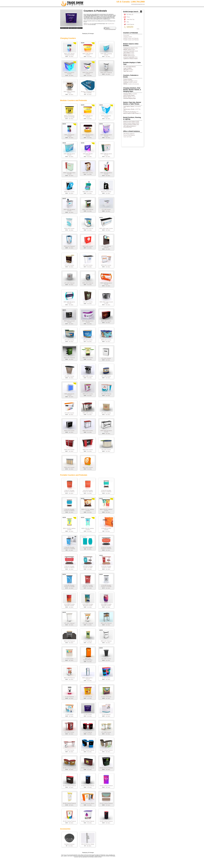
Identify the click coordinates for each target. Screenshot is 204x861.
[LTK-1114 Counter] (88, 333)
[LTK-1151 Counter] (106, 443)
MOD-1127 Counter (88, 467)
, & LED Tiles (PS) (131, 110)
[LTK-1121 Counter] (106, 351)
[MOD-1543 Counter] (106, 185)
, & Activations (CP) (132, 107)
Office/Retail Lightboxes (129, 133)
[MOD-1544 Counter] (106, 259)
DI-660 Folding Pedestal (87, 750)
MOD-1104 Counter (106, 339)
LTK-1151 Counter (106, 449)
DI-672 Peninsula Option (87, 803)
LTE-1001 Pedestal (69, 623)
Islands (130, 51)
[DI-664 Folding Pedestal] (106, 744)
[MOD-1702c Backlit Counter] (88, 66)
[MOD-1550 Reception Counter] (69, 295)
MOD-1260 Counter (88, 412)
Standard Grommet (69, 844)
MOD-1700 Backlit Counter (88, 116)
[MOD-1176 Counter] (88, 351)
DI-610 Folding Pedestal (106, 803)
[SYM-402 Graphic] (88, 541)
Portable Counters (72, 27)
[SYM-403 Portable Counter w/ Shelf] (88, 560)
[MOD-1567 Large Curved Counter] (106, 295)
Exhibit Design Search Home (141, 11)
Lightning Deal (130, 26)
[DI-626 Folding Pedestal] (88, 761)
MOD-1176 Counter (88, 357)
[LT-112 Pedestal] (88, 635)
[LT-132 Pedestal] (69, 690)
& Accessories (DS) (129, 127)
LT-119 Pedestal (106, 714)
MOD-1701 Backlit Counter (69, 135)
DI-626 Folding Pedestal (87, 767)
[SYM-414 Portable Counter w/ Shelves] (106, 484)
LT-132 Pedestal (69, 696)
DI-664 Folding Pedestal (106, 750)
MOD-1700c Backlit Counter (88, 54)
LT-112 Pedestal (88, 641)
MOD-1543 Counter (106, 191)
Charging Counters (127, 36)
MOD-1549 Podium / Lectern (87, 678)
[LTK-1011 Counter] (106, 406)
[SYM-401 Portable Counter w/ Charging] (69, 541)
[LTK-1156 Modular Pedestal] (106, 240)
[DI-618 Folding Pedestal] (69, 779)
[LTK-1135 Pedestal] (106, 387)
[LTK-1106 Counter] (69, 333)
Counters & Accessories (131, 84)
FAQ (128, 22)
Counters (130, 81)
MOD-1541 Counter (69, 191)
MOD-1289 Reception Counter (106, 154)
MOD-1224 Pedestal (106, 623)
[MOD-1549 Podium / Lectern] (88, 671)
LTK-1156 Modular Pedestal (106, 247)
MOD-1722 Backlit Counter (106, 116)
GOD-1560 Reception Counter (87, 135)
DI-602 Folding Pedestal (106, 785)
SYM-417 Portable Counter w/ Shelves (69, 491)
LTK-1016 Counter (69, 732)
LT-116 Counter (88, 714)
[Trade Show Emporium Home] (72, 6)
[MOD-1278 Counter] (69, 424)
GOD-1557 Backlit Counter (88, 154)
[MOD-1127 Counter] (88, 461)
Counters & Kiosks (130, 82)
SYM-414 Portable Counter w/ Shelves (106, 491)
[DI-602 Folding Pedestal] (106, 779)
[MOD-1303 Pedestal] (88, 276)
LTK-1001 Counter (106, 658)
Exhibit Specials (130, 24)
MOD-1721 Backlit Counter (69, 73)
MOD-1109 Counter (69, 228)
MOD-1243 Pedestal (69, 641)
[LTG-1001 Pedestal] (88, 617)
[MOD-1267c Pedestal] (106, 66)
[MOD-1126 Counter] (88, 240)
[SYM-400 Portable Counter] (106, 522)
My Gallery (130, 14)
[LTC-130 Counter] (106, 203)
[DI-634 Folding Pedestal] (69, 815)
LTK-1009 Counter (106, 732)
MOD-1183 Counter (69, 449)
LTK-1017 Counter (88, 302)
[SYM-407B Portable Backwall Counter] (88, 598)
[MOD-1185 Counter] (106, 314)
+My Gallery (71, 56)
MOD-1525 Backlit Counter (69, 394)
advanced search (108, 29)
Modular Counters (64, 27)
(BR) (131, 124)
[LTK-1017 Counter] (88, 295)
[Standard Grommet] (69, 838)
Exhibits (130, 48)
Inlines (130, 57)
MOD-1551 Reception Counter (106, 173)
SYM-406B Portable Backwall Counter (69, 605)
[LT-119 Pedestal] (106, 708)
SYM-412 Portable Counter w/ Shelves (69, 567)
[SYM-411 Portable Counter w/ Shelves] (106, 541)
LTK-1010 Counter (69, 750)
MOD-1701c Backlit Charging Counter (69, 54)
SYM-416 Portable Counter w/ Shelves (88, 491)
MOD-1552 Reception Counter (69, 210)
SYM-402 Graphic (88, 547)
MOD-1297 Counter (88, 172)
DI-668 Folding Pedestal (69, 767)
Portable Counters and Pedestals (131, 39)
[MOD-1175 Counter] (88, 387)
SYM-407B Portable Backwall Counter (88, 605)
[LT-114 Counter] (69, 652)
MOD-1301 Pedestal (69, 357)
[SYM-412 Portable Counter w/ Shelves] (69, 560)
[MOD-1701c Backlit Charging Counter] (69, 47)
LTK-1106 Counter (69, 339)
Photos (128, 17)
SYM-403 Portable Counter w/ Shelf (88, 567)
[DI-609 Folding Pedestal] (88, 815)
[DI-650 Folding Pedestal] (88, 779)
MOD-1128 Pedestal (69, 677)
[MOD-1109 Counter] (69, 222)
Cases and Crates (127, 136)
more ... (138, 28)
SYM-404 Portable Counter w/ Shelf (106, 567)
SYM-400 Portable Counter (106, 529)
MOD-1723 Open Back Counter (69, 173)
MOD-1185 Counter (106, 321)
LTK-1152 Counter (69, 412)
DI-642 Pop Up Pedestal (106, 767)
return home (113, 29)
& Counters (130, 93)
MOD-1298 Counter (88, 376)
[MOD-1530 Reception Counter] (106, 424)
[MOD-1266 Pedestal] (88, 203)
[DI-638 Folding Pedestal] (69, 797)
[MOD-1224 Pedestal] (106, 617)
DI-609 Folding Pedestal (87, 821)
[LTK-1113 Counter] (69, 259)
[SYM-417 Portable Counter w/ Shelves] (69, 484)
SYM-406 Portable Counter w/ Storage (69, 586)
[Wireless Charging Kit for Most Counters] (88, 85)
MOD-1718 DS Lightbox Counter (106, 510)
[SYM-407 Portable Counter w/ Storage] (88, 579)
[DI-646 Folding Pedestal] (106, 815)
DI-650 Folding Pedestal (87, 785)
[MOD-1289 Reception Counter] (106, 147)
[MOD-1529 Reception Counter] (106, 276)
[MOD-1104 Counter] (106, 333)
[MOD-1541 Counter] (69, 185)
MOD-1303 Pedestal (87, 283)
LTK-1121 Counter (106, 358)
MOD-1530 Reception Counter (106, 431)
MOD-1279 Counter (88, 430)
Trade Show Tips (130, 19)
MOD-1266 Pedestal (87, 209)
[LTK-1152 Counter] (69, 406)
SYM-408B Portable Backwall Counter (106, 605)
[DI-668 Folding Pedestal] (69, 761)
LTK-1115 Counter (88, 265)
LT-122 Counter (106, 677)
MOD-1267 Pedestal (106, 641)
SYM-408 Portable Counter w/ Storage (106, 586)
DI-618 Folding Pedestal (69, 785)
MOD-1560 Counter (88, 191)
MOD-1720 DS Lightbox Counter (88, 529)
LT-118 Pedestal (88, 696)
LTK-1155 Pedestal (69, 283)
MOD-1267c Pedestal (106, 72)
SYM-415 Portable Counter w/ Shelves (69, 510)
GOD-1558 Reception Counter (69, 154)
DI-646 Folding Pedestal (106, 821)
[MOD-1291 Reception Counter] (88, 314)
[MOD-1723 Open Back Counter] (69, 166)
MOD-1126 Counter (88, 246)
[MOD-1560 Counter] (88, 185)
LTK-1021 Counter (69, 376)
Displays (129, 55)
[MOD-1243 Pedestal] (69, 635)
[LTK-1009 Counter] (106, 726)
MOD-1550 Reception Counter (69, 302)
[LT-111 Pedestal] (88, 726)
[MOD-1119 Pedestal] (69, 240)
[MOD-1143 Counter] (69, 461)
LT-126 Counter (69, 714)
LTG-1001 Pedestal (88, 623)
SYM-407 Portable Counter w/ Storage (88, 586)
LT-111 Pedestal (88, 732)
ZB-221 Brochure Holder (87, 844)
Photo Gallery (89, 23)
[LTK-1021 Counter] (69, 370)
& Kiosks (129, 96)
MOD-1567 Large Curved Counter (106, 302)
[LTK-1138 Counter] (106, 370)
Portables (128, 69)
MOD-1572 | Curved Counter (69, 321)
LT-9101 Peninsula (106, 696)
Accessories (126, 35)
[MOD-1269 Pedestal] (88, 222)
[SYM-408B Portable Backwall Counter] (106, 598)
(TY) (130, 111)
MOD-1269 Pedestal (87, 228)
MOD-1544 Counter (106, 265)
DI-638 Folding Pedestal (69, 803)
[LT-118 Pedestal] (88, 690)
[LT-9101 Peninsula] (106, 690)
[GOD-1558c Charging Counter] (106, 47)
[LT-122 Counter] (106, 671)
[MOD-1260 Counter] (88, 406)
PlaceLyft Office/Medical (129, 135)
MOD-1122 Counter (88, 449)
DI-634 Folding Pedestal (69, 821)
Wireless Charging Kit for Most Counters (88, 92)
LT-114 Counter (69, 658)
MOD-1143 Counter (69, 467)
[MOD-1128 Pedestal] (69, 671)
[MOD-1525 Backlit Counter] (69, 387)
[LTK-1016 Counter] (69, 726)
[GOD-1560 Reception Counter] (88, 128)
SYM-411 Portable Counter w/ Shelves (106, 548)
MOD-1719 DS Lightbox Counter (69, 529)
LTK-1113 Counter (69, 265)
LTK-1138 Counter (106, 376)
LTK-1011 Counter (106, 412)
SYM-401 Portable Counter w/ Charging (69, 548)
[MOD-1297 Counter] (88, 166)
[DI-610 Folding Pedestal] (106, 797)
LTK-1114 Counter (88, 339)
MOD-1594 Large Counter (106, 228)
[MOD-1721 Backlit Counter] (69, 66)
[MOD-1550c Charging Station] (69, 85)
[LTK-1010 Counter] (69, 744)
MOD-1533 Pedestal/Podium (87, 659)
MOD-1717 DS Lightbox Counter (88, 510)
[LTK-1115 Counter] (88, 259)
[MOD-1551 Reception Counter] (106, 166)
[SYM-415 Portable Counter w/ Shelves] (69, 503)
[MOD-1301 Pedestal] (69, 351)
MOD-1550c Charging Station (69, 92)
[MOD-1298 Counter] (88, 370)
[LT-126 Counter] (69, 708)
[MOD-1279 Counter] (88, 424)
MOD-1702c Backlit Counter (88, 73)
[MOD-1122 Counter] (88, 443)
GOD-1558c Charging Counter (106, 54)
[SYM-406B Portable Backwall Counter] (69, 598)
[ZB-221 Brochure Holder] (88, 838)
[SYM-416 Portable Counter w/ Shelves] (88, 484)
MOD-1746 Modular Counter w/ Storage (69, 116)
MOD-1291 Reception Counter (87, 321)
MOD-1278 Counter (69, 430)
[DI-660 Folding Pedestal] (88, 744)
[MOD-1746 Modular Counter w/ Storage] (69, 109)
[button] (80, 28)
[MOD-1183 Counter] (69, 443)
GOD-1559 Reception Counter (106, 135)
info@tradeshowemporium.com (138, 4)
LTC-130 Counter (106, 209)
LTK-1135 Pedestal (106, 393)
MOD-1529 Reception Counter (106, 283)
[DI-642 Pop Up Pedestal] (106, 761)
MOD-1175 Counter (88, 393)
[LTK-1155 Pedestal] (69, 276)
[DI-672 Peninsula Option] (88, 797)
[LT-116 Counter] (88, 708)
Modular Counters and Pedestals (130, 38)
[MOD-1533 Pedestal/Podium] (88, 652)
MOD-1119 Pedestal (69, 246)
